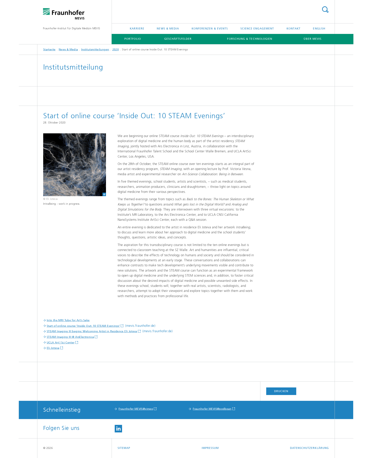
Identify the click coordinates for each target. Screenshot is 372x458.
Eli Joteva (53, 348)
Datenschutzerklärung (309, 448)
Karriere (137, 28)
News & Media (168, 28)
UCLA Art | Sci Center (61, 342)
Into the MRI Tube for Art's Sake (68, 320)
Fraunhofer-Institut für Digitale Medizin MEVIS (71, 28)
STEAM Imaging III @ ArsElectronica (70, 337)
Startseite (49, 49)
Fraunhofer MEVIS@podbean (212, 409)
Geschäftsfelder (178, 39)
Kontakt (294, 28)
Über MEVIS (312, 39)
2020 (115, 49)
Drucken (281, 391)
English (319, 28)
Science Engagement (257, 28)
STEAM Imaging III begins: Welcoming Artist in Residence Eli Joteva (92, 331)
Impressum (210, 448)
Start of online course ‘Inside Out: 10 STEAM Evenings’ (83, 326)
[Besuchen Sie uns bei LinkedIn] (118, 429)
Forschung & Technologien (249, 39)
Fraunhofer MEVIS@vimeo (136, 409)
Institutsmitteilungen (95, 49)
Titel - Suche (325, 10)
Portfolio (132, 39)
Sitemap (124, 448)
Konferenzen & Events (210, 28)
